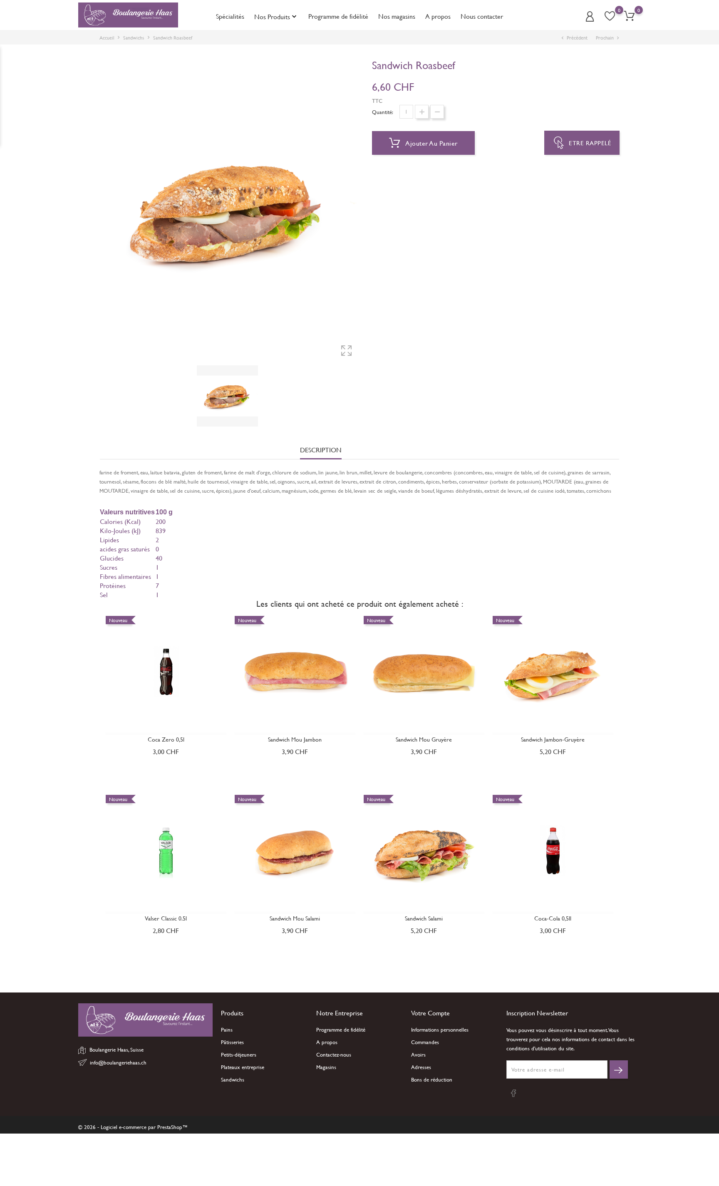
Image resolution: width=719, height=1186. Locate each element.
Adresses (421, 1067)
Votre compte (430, 1012)
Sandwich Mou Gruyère (424, 739)
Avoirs (418, 1054)
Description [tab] (321, 450)
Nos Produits (276, 16)
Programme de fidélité (338, 16)
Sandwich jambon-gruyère (553, 739)
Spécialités (230, 16)
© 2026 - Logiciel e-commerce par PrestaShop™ (133, 1127)
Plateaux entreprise (242, 1067)
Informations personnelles (440, 1029)
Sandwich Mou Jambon (295, 739)
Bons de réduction (431, 1079)
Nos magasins (396, 16)
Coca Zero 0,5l (166, 739)
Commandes (425, 1042)
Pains (227, 1029)
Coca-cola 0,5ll (552, 918)
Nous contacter (482, 16)
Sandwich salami (424, 918)
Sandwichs (232, 1079)
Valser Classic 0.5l (166, 918)
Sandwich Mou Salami (295, 918)
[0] (629, 16)
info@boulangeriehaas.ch (118, 1062)
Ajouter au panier (431, 143)
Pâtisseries (232, 1042)
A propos (438, 16)
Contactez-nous (333, 1054)
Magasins (326, 1067)
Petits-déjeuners (238, 1054)
